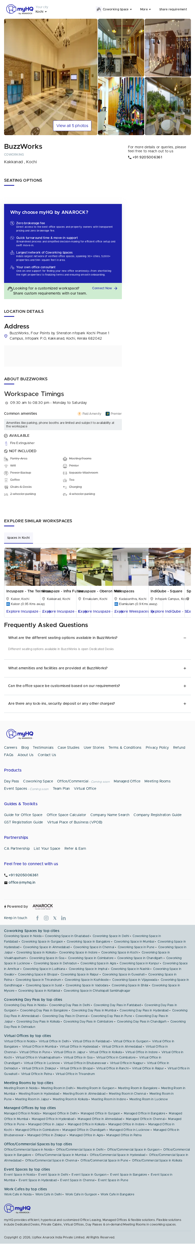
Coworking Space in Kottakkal (39, 990)
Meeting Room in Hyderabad (39, 1093)
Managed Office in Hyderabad (53, 1118)
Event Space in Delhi (53, 1174)
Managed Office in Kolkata (86, 1124)
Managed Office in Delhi (60, 1113)
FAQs (8, 755)
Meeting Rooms (157, 781)
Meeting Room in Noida (20, 1088)
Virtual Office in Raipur (148, 1068)
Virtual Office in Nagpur (126, 1063)
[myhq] (20, 9)
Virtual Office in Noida (19, 1041)
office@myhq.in (22, 882)
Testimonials (43, 748)
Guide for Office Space (23, 815)
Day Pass (11, 781)
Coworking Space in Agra (98, 963)
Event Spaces (15, 789)
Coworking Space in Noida (22, 936)
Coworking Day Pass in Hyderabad (144, 1010)
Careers (10, 748)
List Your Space (47, 848)
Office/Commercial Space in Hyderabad (117, 1154)
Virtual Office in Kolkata (105, 1052)
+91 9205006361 (23, 875)
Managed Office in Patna (123, 1135)
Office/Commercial (72, 781)
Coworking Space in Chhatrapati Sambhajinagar (97, 990)
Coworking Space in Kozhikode (87, 979)
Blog (25, 748)
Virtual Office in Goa (78, 1057)
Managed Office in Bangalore (144, 1113)
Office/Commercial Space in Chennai (51, 1160)
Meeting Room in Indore (108, 1099)
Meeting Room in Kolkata (70, 1099)
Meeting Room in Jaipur (32, 1099)
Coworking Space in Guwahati (123, 974)
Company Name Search (110, 815)
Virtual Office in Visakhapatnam (37, 1057)
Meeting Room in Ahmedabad (84, 1093)
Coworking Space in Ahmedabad (46, 947)
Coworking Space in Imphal (88, 968)
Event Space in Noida (19, 1174)
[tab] (18, 537)
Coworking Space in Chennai (93, 947)
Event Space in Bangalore (128, 1174)
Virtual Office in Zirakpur (39, 1068)
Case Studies (69, 748)
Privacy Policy (157, 748)
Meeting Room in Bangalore (138, 1088)
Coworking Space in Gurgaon (42, 941)
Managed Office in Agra (86, 1135)
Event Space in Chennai (77, 1180)
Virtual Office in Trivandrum (75, 1073)
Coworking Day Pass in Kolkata (38, 1021)
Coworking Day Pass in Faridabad (117, 1005)
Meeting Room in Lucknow (148, 1099)
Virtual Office (85, 789)
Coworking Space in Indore (78, 952)
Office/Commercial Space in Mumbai (60, 1154)
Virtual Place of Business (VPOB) (75, 822)
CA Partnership (17, 848)
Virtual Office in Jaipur (69, 1052)
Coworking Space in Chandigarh (140, 958)
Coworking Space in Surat (44, 985)
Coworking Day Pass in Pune (111, 1015)
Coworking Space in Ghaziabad (67, 936)
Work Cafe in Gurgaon (81, 1194)
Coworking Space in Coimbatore (91, 958)
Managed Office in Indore (126, 1124)
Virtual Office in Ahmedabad (122, 1046)
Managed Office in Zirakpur (46, 1135)
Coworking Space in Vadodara (87, 985)
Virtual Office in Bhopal (76, 1068)
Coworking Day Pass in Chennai (65, 1015)
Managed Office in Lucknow (129, 1129)
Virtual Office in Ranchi (112, 1068)
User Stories (94, 748)
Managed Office (127, 781)
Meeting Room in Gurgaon (96, 1088)
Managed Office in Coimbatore (37, 1129)
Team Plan (61, 789)
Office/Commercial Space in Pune (104, 1160)
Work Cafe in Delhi (48, 1194)
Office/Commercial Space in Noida (28, 1149)
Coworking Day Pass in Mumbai (94, 1010)
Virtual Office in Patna (36, 1073)
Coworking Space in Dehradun (55, 963)
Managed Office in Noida (21, 1113)
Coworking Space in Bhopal (37, 974)
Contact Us (47, 755)
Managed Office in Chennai (145, 1118)
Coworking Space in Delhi (111, 936)
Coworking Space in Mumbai (134, 941)
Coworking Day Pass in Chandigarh (142, 1021)
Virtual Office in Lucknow (42, 1063)
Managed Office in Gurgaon (100, 1113)
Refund (179, 748)
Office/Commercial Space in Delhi (80, 1149)
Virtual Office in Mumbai (39, 1046)
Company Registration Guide (158, 815)
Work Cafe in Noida (17, 1194)
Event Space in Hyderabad (38, 1180)
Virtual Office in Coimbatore (116, 1057)
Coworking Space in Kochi (119, 952)
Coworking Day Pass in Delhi (69, 1005)
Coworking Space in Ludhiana (44, 968)
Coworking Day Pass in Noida (25, 1005)
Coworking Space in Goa (46, 958)
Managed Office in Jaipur (46, 1124)
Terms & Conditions (124, 748)
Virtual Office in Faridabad (91, 1041)
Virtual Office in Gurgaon (131, 1041)
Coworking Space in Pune (136, 947)
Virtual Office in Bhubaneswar (85, 1063)
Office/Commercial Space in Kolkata (157, 1160)
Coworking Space (38, 781)
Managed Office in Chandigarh (84, 1129)
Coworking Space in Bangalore (88, 941)
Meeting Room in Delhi (57, 1088)
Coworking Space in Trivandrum (38, 979)
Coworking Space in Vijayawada (134, 979)
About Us (26, 755)
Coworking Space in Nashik (130, 968)
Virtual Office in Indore (141, 1052)
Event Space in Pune (113, 1180)
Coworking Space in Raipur (80, 974)
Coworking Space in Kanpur (139, 963)
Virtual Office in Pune (34, 1052)
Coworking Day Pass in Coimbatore (88, 1021)
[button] (105, 288)
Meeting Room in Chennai (127, 1093)
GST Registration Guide (23, 822)
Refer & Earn (75, 848)
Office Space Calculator (66, 815)
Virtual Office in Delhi (54, 1041)
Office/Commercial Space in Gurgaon (133, 1149)
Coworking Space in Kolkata (36, 952)
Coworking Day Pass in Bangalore (44, 1010)
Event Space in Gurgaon (89, 1174)
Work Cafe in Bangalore (117, 1194)
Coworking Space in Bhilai (130, 985)
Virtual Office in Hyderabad (79, 1046)
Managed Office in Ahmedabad (100, 1118)
